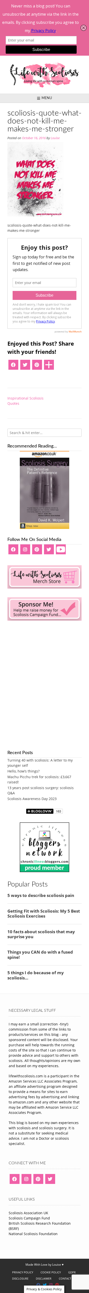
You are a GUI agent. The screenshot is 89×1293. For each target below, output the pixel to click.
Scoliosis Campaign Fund (29, 1218)
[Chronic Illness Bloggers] (44, 870)
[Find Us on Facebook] (38, 1285)
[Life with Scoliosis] (44, 75)
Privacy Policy (22, 1272)
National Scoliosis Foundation (33, 1233)
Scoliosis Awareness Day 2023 (32, 798)
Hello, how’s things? (23, 771)
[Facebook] (13, 366)
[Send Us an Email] (32, 1285)
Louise (55, 138)
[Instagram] (25, 551)
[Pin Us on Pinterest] (57, 1285)
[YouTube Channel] (61, 551)
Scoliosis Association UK (28, 1213)
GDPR (72, 1272)
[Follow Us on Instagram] (51, 1285)
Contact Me (67, 1278)
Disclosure (20, 1278)
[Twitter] (25, 366)
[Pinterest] (37, 366)
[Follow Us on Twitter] (45, 1285)
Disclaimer (43, 1278)
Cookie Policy (51, 1272)
